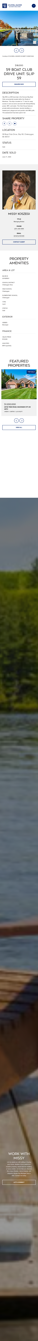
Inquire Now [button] (19, 84)
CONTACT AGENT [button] (19, 242)
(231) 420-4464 (19, 228)
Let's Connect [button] (19, 1182)
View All (19, 427)
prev (16, 50)
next (21, 50)
